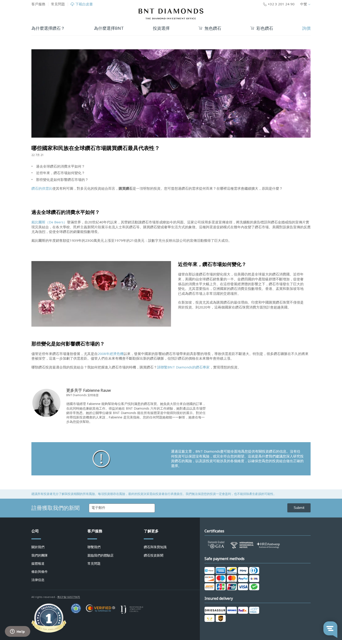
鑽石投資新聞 (153, 555)
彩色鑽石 (264, 28)
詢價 (306, 28)
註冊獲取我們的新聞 (55, 508)
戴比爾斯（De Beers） (49, 222)
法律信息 (37, 579)
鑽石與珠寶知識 (155, 547)
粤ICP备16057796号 (68, 597)
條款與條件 (39, 571)
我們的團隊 (39, 555)
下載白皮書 (84, 4)
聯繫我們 (94, 547)
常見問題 (58, 4)
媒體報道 (37, 563)
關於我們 (37, 547)
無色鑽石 (213, 28)
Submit (299, 508)
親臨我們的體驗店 (100, 555)
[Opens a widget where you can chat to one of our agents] (17, 632)
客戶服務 (38, 4)
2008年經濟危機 (111, 353)
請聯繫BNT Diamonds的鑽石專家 (183, 367)
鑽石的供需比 (41, 188)
